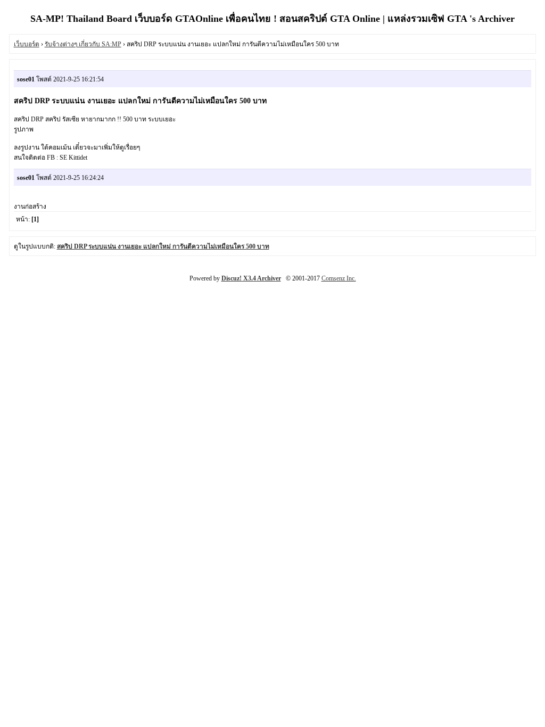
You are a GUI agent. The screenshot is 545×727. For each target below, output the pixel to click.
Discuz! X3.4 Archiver (251, 278)
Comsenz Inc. (338, 278)
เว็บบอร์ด (26, 44)
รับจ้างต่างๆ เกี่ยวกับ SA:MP (83, 44)
